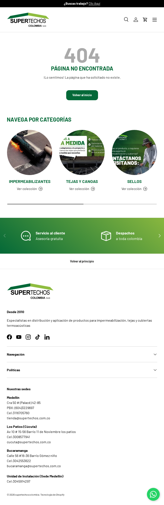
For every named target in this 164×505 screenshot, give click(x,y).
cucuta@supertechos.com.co (29, 442)
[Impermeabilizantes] (29, 152)
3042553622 (22, 461)
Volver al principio (82, 261)
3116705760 (21, 413)
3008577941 (21, 437)
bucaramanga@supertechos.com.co (34, 466)
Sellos (134, 181)
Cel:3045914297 (18, 481)
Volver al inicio (82, 95)
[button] (145, 19)
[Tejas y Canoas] (81, 152)
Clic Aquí (94, 3)
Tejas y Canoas (82, 181)
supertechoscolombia (27, 494)
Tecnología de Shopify (52, 494)
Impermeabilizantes (29, 181)
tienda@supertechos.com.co (28, 418)
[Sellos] (134, 152)
